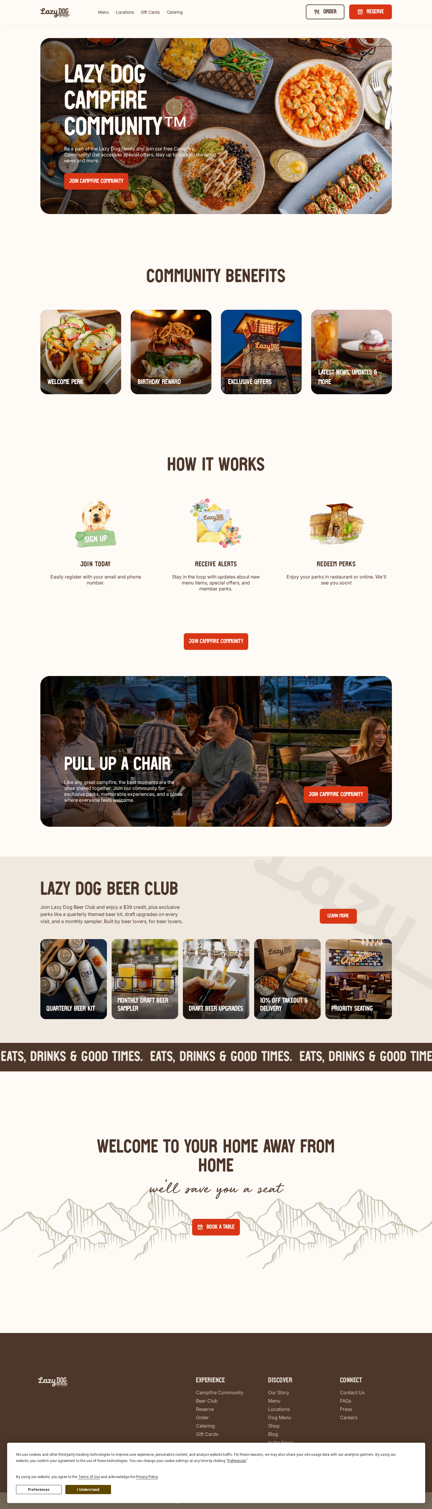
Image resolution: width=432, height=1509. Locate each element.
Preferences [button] (236, 1461)
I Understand (88, 1490)
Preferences (39, 1490)
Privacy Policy (147, 1477)
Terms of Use (89, 1477)
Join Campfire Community (216, 641)
